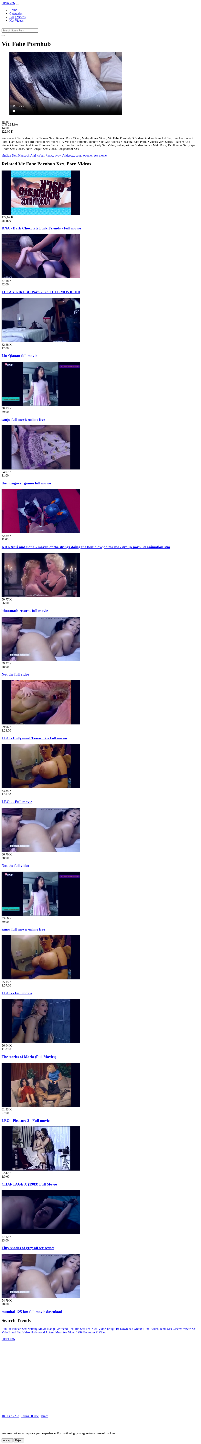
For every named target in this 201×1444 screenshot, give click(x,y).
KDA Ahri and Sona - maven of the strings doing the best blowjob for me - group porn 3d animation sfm (86, 547)
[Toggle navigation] (17, 4)
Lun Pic (6, 1328)
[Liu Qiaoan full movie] (41, 341)
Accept (7, 1440)
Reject (18, 1440)
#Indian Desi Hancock (15, 155)
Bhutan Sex (19, 1328)
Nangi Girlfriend (57, 1328)
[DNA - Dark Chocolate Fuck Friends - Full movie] (41, 213)
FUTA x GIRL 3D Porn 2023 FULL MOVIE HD (41, 292)
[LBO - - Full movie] (41, 787)
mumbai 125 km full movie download (32, 1312)
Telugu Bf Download (120, 1328)
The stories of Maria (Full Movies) (29, 1057)
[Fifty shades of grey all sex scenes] (41, 1233)
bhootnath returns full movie (25, 611)
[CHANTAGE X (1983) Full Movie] (41, 1169)
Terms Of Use (30, 1416)
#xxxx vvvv (53, 155)
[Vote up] (3, 122)
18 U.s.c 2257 (10, 1416)
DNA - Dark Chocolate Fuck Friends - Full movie (41, 228)
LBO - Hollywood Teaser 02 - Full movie (34, 738)
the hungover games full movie (26, 483)
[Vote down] (7, 122)
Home (13, 10)
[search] (3, 35)
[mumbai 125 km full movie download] (41, 1297)
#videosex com (71, 155)
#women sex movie (94, 155)
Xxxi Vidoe (98, 1328)
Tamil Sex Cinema (170, 1328)
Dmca (44, 1416)
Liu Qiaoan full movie (19, 356)
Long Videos (17, 17)
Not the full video (15, 674)
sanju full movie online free (23, 419)
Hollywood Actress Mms (46, 1332)
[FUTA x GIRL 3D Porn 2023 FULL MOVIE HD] (41, 277)
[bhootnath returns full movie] (41, 596)
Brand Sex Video (19, 1332)
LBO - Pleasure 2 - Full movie (25, 1121)
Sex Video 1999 (72, 1332)
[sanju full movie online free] (41, 404)
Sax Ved (85, 1328)
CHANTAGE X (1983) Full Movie (29, 1184)
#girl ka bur (37, 155)
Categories (16, 13)
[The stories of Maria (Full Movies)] (41, 1042)
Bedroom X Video (94, 1332)
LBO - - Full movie (17, 802)
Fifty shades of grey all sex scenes (28, 1248)
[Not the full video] (41, 659)
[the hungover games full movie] (41, 468)
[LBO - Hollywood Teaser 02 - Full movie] (41, 723)
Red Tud (74, 1328)
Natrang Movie (36, 1328)
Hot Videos (16, 20)
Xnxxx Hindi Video (146, 1328)
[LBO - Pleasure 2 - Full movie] (41, 1106)
